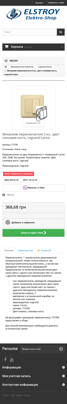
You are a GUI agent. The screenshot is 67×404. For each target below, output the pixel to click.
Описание (9, 250)
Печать (10, 195)
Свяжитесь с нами (56, 3)
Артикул (6, 145)
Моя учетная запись (16, 376)
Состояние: (8, 149)
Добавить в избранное (22, 222)
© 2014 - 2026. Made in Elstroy (16, 395)
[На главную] (6, 67)
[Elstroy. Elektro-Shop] (33, 14)
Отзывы (45, 250)
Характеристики (25, 250)
